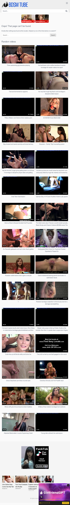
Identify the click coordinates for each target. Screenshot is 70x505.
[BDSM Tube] (15, 4)
